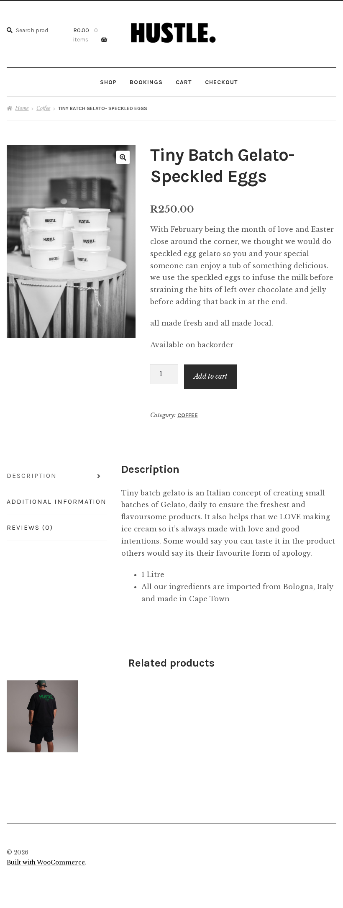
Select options (42, 716)
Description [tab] (32, 476)
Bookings (146, 82)
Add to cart (211, 376)
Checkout (221, 82)
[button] (123, 157)
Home (21, 108)
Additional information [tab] (57, 501)
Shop (108, 82)
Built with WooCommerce (46, 862)
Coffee (43, 108)
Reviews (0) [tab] (30, 527)
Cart (184, 82)
